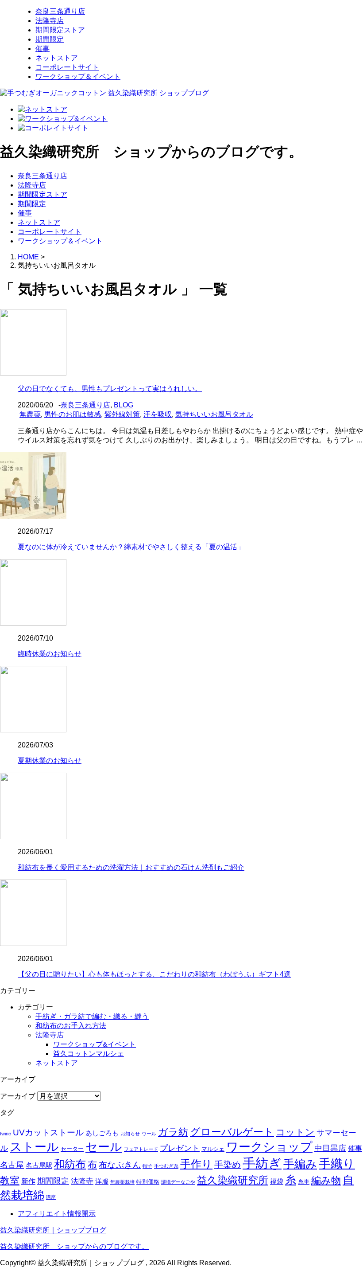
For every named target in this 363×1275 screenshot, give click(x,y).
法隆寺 (82, 1181)
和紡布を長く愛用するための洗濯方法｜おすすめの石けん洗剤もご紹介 (131, 867)
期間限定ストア (60, 30)
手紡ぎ (262, 1163)
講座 (51, 1197)
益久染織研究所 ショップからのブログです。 (74, 1246)
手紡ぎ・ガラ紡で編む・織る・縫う (92, 1016)
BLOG (123, 405)
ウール (149, 1133)
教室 (9, 1180)
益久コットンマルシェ (88, 1053)
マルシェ (212, 1149)
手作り (196, 1164)
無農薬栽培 (122, 1182)
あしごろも (102, 1133)
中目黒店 (330, 1148)
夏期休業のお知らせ (49, 760)
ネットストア (56, 58)
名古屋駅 (39, 1165)
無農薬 (30, 414)
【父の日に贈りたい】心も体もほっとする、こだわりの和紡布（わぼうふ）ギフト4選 (154, 974)
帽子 (147, 1166)
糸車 (303, 1181)
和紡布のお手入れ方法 (70, 1025)
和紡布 (70, 1164)
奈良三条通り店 (60, 11)
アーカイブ (17, 1096)
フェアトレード (141, 1149)
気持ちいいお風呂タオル (214, 414)
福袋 (276, 1181)
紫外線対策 (122, 414)
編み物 (326, 1180)
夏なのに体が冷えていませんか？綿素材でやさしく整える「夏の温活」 (131, 547)
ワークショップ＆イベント (77, 76)
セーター (72, 1149)
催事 (42, 48)
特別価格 (147, 1181)
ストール (34, 1147)
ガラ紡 (173, 1132)
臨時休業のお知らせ (49, 653)
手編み (300, 1164)
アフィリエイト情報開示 (57, 1213)
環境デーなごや (178, 1182)
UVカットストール (48, 1132)
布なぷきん (120, 1164)
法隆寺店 (49, 20)
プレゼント (180, 1148)
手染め (227, 1164)
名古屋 (12, 1164)
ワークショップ (269, 1147)
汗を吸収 (157, 414)
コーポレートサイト (67, 67)
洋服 (101, 1181)
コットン (295, 1132)
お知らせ (130, 1133)
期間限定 (49, 39)
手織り (337, 1163)
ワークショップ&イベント (94, 1044)
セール (103, 1147)
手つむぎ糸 (166, 1166)
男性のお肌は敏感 (72, 414)
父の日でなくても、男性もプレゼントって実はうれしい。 (110, 388)
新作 (28, 1181)
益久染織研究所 (232, 1180)
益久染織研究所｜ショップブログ (53, 1230)
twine (5, 1133)
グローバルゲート (232, 1132)
